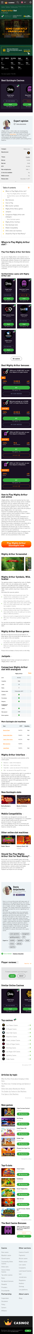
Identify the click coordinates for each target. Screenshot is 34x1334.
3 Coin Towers (20, 1168)
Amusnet (19, 1110)
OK (28, 1330)
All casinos (16, 359)
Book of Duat (6, 730)
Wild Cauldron (6, 743)
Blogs (20, 1298)
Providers (4, 1287)
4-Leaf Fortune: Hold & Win (23, 1209)
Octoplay (19, 1212)
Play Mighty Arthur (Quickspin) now (16, 544)
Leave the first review (17, 16)
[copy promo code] (26, 295)
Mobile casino (23, 1261)
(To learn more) (14, 1331)
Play (10, 104)
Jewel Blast (6, 748)
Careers (3, 1307)
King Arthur (13, 134)
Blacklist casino (6, 1255)
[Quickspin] (28, 152)
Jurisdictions (23, 1277)
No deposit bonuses (7, 1281)
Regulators (22, 1280)
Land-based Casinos (25, 1271)
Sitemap (21, 1286)
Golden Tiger (20, 1138)
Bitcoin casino (23, 1258)
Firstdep (5, 408)
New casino (4, 1252)
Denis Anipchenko (21, 124)
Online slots (5, 1267)
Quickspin (4, 808)
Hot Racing (20, 1118)
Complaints (22, 1268)
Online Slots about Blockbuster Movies (13, 1089)
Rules (3, 1278)
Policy (3, 1304)
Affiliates (4, 1311)
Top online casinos (6, 1275)
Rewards (4, 1284)
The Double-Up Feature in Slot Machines (13, 1091)
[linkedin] (14, 895)
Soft (20, 1274)
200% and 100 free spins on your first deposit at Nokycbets (23, 1228)
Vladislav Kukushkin (18, 953)
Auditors (21, 1283)
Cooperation (5, 1298)
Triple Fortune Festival (23, 1108)
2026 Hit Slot (20, 1198)
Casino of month (24, 1252)
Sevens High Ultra (7, 735)
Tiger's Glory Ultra (8, 739)
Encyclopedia (5, 1290)
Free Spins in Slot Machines (9, 1094)
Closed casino (5, 1258)
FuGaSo (19, 848)
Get (16, 387)
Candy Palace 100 (21, 1128)
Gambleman (20, 1178)
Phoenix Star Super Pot (23, 1148)
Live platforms (23, 1290)
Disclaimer (4, 1301)
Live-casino (22, 1265)
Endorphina (19, 1170)
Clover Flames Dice (22, 1188)
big (3, 377)
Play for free (24, 1114)
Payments (22, 1255)
